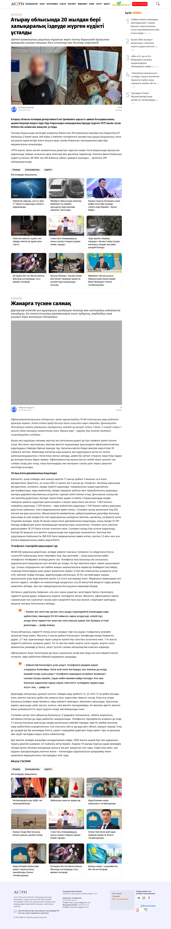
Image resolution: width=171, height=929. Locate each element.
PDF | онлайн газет (120, 899)
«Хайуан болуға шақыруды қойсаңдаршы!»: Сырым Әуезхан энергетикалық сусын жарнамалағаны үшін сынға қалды (145, 26)
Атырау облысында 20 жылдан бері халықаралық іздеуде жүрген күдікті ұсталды (57, 26)
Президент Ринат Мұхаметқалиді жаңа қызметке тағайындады (143, 96)
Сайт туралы (117, 893)
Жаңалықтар (16, 14)
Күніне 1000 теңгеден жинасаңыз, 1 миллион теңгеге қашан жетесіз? (143, 43)
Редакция (116, 896)
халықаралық (32, 169)
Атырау (16, 169)
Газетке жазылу (140, 4)
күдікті (48, 169)
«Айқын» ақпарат (26, 407)
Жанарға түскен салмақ (41, 303)
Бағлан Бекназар (26, 107)
